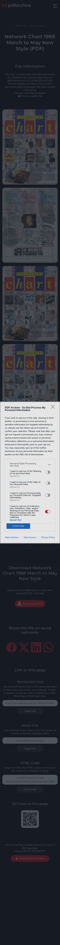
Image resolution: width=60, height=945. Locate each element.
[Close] (54, 408)
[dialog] (30, 472)
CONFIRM (18, 526)
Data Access (30, 537)
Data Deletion (12, 537)
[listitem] (30, 464)
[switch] (47, 472)
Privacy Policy (48, 537)
